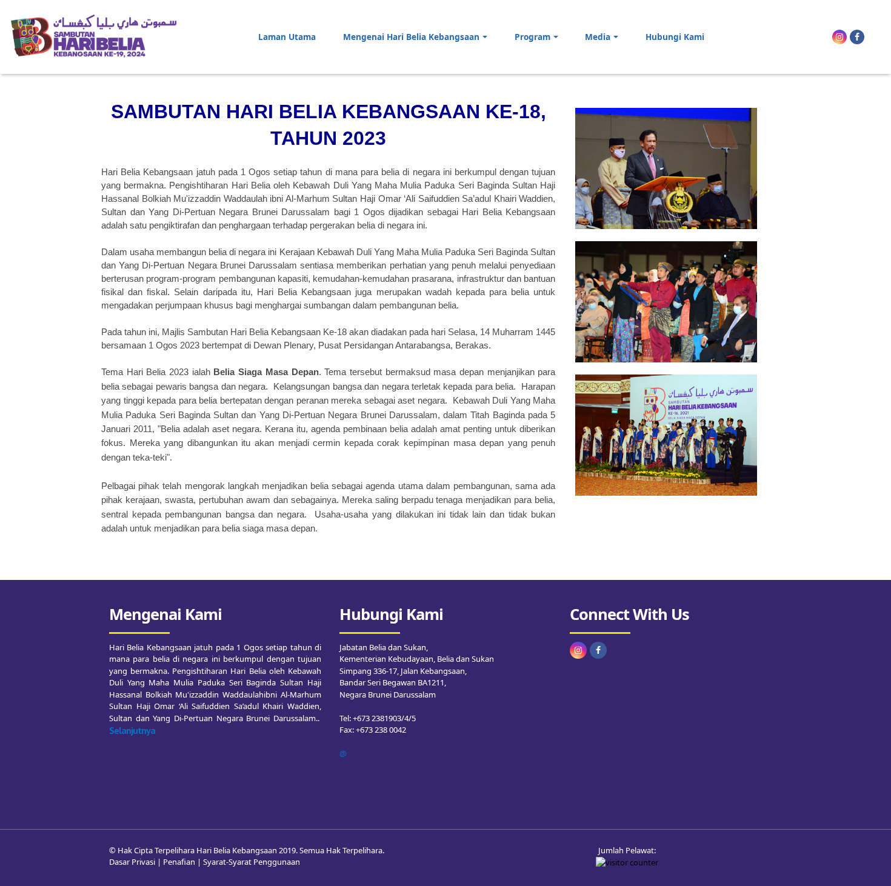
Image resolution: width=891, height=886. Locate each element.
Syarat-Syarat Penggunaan (251, 861)
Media (597, 36)
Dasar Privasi (132, 861)
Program (532, 36)
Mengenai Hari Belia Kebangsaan (411, 36)
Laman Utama (287, 36)
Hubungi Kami (675, 36)
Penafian (179, 861)
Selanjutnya (132, 730)
